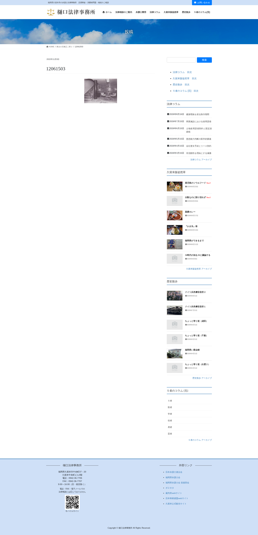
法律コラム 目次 (182, 72)
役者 (170, 420)
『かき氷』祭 (191, 226)
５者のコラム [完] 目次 (185, 91)
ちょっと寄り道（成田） (196, 321)
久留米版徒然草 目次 (185, 78)
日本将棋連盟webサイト (177, 498)
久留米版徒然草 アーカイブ (199, 269)
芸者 (170, 433)
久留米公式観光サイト (176, 503)
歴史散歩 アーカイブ (202, 378)
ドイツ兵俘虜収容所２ (195, 292)
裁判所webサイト (174, 493)
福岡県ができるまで (194, 241)
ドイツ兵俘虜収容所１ (195, 306)
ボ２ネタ (170, 488)
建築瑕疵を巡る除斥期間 (197, 114)
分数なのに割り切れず (198, 197)
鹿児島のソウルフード (198, 183)
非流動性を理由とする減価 (198, 153)
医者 (170, 407)
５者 (170, 400)
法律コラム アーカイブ (201, 159)
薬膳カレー (190, 212)
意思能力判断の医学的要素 (198, 139)
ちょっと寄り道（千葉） (196, 335)
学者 (170, 414)
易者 (170, 427)
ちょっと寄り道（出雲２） (197, 364)
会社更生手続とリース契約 (198, 146)
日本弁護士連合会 (174, 472)
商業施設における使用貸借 (198, 121)
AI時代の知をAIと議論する (197, 255)
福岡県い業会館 (192, 350)
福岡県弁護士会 (173, 477)
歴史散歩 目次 (181, 84)
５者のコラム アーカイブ (200, 440)
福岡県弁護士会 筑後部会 (177, 482)
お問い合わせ (203, 2)
